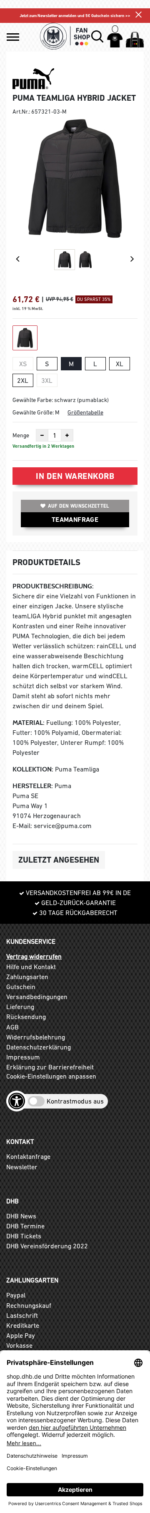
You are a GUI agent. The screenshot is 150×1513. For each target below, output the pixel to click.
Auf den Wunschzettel (79, 506)
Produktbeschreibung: (53, 586)
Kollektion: (32, 769)
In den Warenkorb (75, 476)
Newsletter (22, 1167)
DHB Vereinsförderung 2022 (47, 1246)
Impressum (23, 1057)
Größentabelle (85, 412)
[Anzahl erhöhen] (67, 435)
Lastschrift (22, 1315)
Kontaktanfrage (28, 1156)
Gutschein (20, 986)
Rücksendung (26, 1016)
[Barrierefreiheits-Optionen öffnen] (16, 1101)
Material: (28, 723)
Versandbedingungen (37, 996)
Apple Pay (20, 1335)
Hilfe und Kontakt (31, 966)
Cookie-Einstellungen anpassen (51, 1076)
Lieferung (20, 1006)
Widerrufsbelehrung (35, 1037)
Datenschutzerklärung (38, 1047)
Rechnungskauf (28, 1305)
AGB (12, 1027)
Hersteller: (32, 786)
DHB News (21, 1216)
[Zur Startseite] (65, 36)
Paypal (15, 1295)
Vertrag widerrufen (34, 956)
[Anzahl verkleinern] (42, 435)
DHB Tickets (23, 1236)
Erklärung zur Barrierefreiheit (50, 1067)
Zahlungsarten (27, 976)
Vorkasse (19, 1345)
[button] (12, 37)
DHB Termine (25, 1226)
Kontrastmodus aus (75, 1101)
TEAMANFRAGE (75, 519)
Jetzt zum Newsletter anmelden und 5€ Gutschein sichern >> (75, 15)
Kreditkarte (22, 1325)
